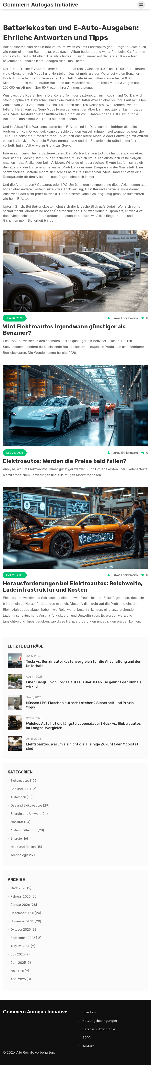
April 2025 (21, 979)
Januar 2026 (24, 905)
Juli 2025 (20, 954)
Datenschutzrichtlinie (98, 1029)
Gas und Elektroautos (30, 805)
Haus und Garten (26, 847)
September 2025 (26, 938)
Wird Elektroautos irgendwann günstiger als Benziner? (64, 329)
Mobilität (20, 822)
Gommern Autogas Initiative (40, 5)
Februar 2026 (24, 896)
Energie (19, 838)
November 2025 (26, 921)
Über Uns (89, 1012)
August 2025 (23, 946)
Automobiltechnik (27, 830)
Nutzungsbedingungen (99, 1021)
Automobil (21, 797)
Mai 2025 (20, 971)
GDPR (86, 1038)
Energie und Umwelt (29, 814)
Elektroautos (24, 780)
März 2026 (21, 888)
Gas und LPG (23, 789)
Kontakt (88, 1046)
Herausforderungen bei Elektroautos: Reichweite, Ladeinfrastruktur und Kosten (73, 586)
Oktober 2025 (24, 929)
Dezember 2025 (26, 913)
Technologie (23, 855)
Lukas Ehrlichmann (125, 318)
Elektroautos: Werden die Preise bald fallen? (64, 461)
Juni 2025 (21, 963)
